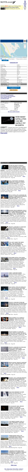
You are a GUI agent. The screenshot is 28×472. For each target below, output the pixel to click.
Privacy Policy (15, 468)
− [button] (24, 47)
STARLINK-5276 (14, 62)
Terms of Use (9, 468)
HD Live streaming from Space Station (10, 7)
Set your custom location (14, 111)
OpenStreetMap (19, 57)
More (24, 176)
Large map (5, 60)
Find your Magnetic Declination (8, 96)
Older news (14, 465)
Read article (4, 133)
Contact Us (21, 468)
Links (5, 468)
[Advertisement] (14, 25)
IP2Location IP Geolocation (7, 95)
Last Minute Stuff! (5, 98)
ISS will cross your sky (25, 3)
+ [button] (24, 45)
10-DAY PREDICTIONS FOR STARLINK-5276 (14, 88)
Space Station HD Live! (6, 97)
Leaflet (13, 57)
